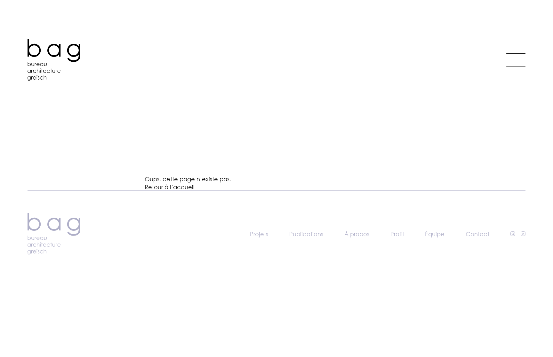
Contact (477, 233)
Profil (397, 233)
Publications (306, 233)
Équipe (435, 233)
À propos (356, 233)
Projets (259, 233)
